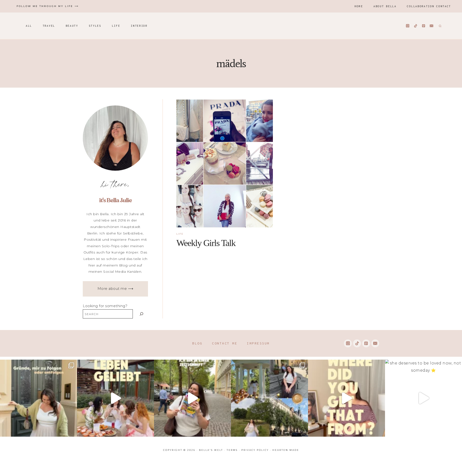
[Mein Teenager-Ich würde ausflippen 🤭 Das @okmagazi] (192, 398)
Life (116, 25)
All (29, 25)
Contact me (224, 343)
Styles (95, 25)
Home (358, 6)
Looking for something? (105, 306)
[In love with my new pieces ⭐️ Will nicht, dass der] (346, 398)
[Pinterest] (423, 25)
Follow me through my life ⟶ (48, 6)
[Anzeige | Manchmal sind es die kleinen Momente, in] (115, 398)
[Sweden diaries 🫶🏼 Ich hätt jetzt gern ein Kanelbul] (269, 398)
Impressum (258, 343)
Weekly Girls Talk (205, 243)
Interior (139, 25)
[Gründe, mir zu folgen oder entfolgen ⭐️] (38, 398)
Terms (232, 450)
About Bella (385, 6)
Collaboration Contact (429, 6)
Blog (197, 343)
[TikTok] (415, 25)
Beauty (72, 25)
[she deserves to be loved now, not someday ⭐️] (423, 398)
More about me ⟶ (115, 288)
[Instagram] (407, 25)
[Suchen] (141, 313)
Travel (49, 25)
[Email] (431, 25)
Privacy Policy (255, 450)
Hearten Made (285, 450)
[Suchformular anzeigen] (439, 26)
